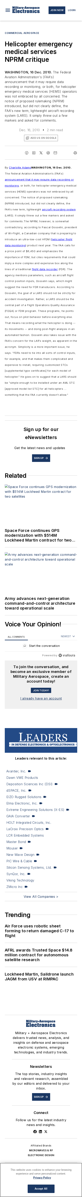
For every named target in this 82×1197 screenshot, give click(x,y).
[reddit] (48, 153)
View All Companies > (41, 897)
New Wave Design (20, 855)
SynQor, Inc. (15, 874)
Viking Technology (20, 880)
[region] (41, 646)
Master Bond (16, 842)
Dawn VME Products (22, 778)
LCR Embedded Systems (25, 835)
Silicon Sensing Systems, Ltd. (29, 867)
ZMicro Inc (14, 887)
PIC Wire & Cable (19, 861)
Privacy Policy (42, 1177)
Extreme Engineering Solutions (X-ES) (35, 810)
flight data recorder (45, 269)
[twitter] (41, 153)
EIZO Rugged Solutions (23, 797)
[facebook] (27, 153)
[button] (8, 10)
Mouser (12, 848)
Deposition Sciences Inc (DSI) (29, 784)
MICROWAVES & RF (41, 1150)
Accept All (41, 1188)
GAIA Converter (18, 816)
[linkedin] (34, 153)
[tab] (16, 636)
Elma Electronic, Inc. (21, 803)
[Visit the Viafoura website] (66, 655)
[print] (75, 153)
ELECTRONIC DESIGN (41, 1155)
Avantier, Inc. (16, 771)
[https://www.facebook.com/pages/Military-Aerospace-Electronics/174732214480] (35, 1132)
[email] (55, 153)
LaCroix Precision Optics (25, 829)
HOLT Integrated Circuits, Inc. (28, 823)
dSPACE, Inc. (16, 790)
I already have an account (41, 698)
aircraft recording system (59, 209)
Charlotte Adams (20, 167)
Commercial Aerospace (22, 32)
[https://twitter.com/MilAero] (46, 1132)
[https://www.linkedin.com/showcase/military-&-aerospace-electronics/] (40, 1132)
